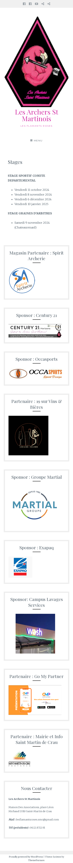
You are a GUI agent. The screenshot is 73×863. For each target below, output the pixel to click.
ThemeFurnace (36, 860)
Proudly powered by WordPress (26, 856)
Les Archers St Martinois (36, 115)
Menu (38, 140)
